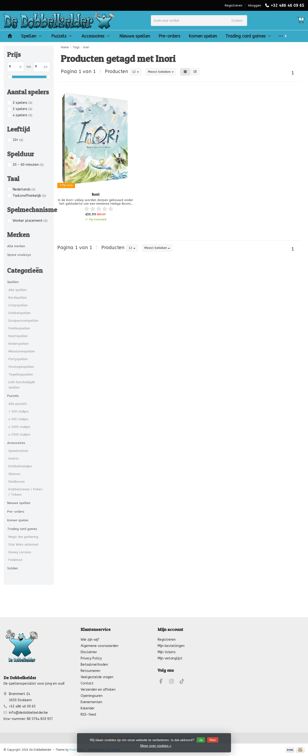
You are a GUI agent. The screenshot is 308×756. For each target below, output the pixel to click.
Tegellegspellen (20, 374)
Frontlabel (77, 749)
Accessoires (93, 36)
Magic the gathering (23, 537)
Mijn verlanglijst (170, 658)
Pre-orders (169, 36)
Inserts (13, 458)
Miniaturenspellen (21, 351)
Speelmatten (18, 451)
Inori (95, 194)
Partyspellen (18, 359)
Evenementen (91, 702)
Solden (12, 568)
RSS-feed (88, 715)
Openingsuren (92, 696)
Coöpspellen (18, 305)
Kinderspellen (18, 343)
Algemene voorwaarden (99, 646)
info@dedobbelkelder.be (28, 713)
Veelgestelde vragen (97, 677)
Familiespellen (19, 328)
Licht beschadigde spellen (21, 384)
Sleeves (14, 474)
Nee (213, 740)
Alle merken (16, 246)
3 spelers (22, 109)
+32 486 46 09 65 (287, 5)
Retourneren (90, 671)
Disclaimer (89, 652)
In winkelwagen (93, 227)
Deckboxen (16, 481)
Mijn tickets (167, 652)
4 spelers (22, 115)
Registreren (233, 5)
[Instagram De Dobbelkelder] (173, 682)
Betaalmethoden (94, 665)
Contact (87, 683)
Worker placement (30, 221)
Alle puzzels (17, 404)
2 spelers (22, 103)
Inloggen (254, 5)
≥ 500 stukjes (18, 419)
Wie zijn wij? (90, 640)
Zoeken (236, 20)
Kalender (88, 708)
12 (134, 72)
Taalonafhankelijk (29, 196)
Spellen (28, 36)
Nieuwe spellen (134, 36)
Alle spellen (17, 290)
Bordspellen (17, 297)
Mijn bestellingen (171, 646)
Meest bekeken (160, 72)
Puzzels (58, 36)
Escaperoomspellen (23, 320)
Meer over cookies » (155, 746)
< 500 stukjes (18, 411)
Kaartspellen (18, 336)
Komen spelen (203, 36)
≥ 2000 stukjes (19, 434)
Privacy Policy (91, 658)
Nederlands (24, 189)
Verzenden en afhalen (98, 690)
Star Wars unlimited (23, 544)
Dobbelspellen (19, 313)
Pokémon (15, 560)
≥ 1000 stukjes (19, 427)
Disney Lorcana (19, 552)
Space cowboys (19, 255)
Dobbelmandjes (20, 466)
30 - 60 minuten (28, 165)
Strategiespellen (21, 367)
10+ (18, 140)
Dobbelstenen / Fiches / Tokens (25, 491)
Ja (201, 740)
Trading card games (245, 36)
